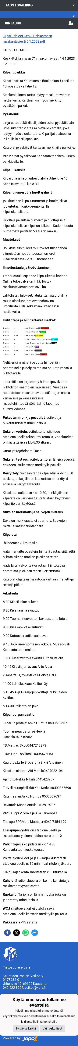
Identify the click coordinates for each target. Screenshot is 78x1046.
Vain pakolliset (52, 1028)
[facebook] (7, 932)
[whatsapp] (25, 932)
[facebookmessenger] (34, 932)
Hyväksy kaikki (26, 1028)
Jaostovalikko (40, 5)
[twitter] (16, 932)
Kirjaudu (13, 23)
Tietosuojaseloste (16, 967)
